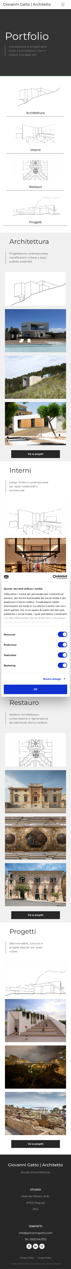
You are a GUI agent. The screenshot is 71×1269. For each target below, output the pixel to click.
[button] (63, 4)
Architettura (35, 113)
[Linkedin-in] (35, 1246)
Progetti (35, 222)
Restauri (35, 187)
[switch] (62, 644)
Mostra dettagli (52, 678)
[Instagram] (42, 1246)
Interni (35, 150)
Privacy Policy (27, 1258)
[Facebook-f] (29, 1246)
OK (35, 689)
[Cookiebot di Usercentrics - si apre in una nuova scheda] (52, 577)
